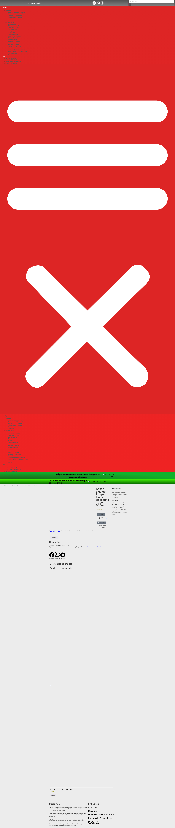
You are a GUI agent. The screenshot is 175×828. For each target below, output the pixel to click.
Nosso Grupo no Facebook (102, 814)
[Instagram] (102, 3)
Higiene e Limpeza (13, 34)
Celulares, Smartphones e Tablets (17, 14)
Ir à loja (53, 795)
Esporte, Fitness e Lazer (14, 46)
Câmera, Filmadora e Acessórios (16, 12)
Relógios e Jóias (12, 53)
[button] (87, 239)
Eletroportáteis (12, 31)
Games (10, 19)
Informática (11, 20)
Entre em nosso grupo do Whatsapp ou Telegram (68, 481)
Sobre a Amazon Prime (11, 63)
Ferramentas (11, 32)
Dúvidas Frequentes (10, 58)
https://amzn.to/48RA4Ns (55, 531)
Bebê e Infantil (12, 24)
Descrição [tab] (54, 537)
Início (1, 485)
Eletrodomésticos (12, 29)
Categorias (5, 8)
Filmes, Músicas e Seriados (15, 17)
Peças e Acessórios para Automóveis (18, 51)
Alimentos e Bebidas (13, 44)
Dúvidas (92, 811)
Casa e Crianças (9, 22)
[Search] (130, 4)
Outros (7, 43)
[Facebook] (94, 3)
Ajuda (4, 56)
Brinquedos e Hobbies (14, 25)
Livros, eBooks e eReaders (15, 36)
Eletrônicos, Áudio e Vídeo (15, 15)
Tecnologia (8, 10)
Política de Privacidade (11, 60)
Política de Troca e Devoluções (13, 61)
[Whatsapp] (98, 3)
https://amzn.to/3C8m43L (94, 547)
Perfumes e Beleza (13, 39)
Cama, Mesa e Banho (13, 27)
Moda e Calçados (12, 48)
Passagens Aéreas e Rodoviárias (16, 49)
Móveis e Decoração (13, 37)
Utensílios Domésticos (14, 41)
